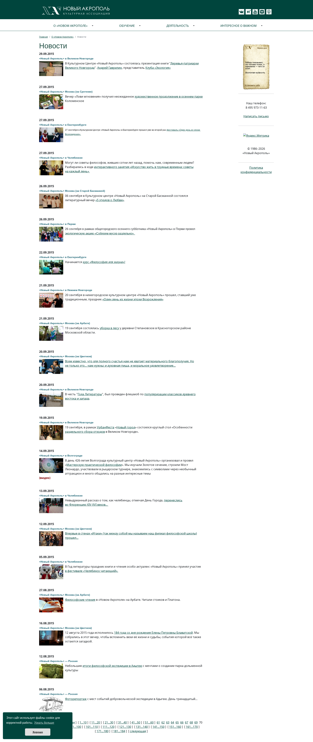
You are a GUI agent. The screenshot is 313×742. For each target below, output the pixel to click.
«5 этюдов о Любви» (109, 200)
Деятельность (177, 26)
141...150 (158, 727)
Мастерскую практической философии (94, 465)
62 (163, 722)
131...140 (142, 727)
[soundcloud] (268, 11)
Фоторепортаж (76, 699)
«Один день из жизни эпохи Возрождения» (132, 299)
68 (191, 722)
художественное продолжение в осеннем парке (169, 96)
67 (186, 722)
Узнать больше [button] (44, 722)
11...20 (95, 722)
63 (167, 722)
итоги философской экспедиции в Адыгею (112, 666)
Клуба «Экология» (158, 68)
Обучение (127, 26)
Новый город (125, 427)
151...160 (175, 727)
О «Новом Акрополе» (70, 26)
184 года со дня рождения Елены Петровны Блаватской (153, 633)
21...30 (109, 722)
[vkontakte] (241, 11)
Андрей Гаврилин (109, 68)
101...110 (92, 727)
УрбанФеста (105, 427)
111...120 (108, 727)
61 (158, 722)
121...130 (125, 727)
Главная (43, 36)
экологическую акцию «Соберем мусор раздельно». (100, 233)
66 (181, 722)
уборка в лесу (109, 328)
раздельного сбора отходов (85, 432)
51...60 (149, 722)
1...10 (83, 722)
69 (196, 722)
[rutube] (247, 11)
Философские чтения (80, 600)
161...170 (192, 727)
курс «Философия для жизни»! (104, 262)
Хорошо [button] (38, 732)
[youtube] (254, 11)
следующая (138, 731)
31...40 (122, 722)
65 (177, 722)
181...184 (119, 731)
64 (172, 722)
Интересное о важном (238, 26)
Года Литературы (90, 394)
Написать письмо (256, 116)
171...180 (102, 731)
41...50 (136, 722)
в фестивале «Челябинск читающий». (91, 571)
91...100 (76, 727)
